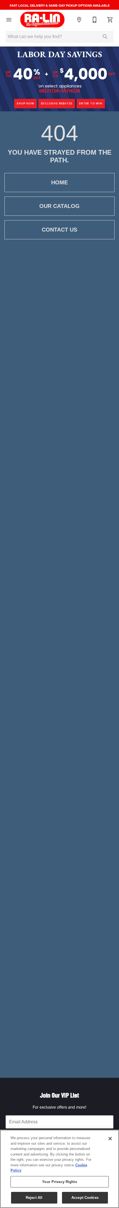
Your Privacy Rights (59, 1182)
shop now (25, 103)
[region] (59, 1169)
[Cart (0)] (110, 19)
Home (59, 182)
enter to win (90, 103)
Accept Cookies (85, 1198)
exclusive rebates (57, 103)
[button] (8, 19)
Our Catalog (59, 206)
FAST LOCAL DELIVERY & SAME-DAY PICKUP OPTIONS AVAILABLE (60, 5)
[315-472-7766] (94, 19)
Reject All (34, 1198)
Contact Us (59, 230)
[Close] (110, 1138)
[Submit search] (105, 37)
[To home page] (42, 19)
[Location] (79, 19)
